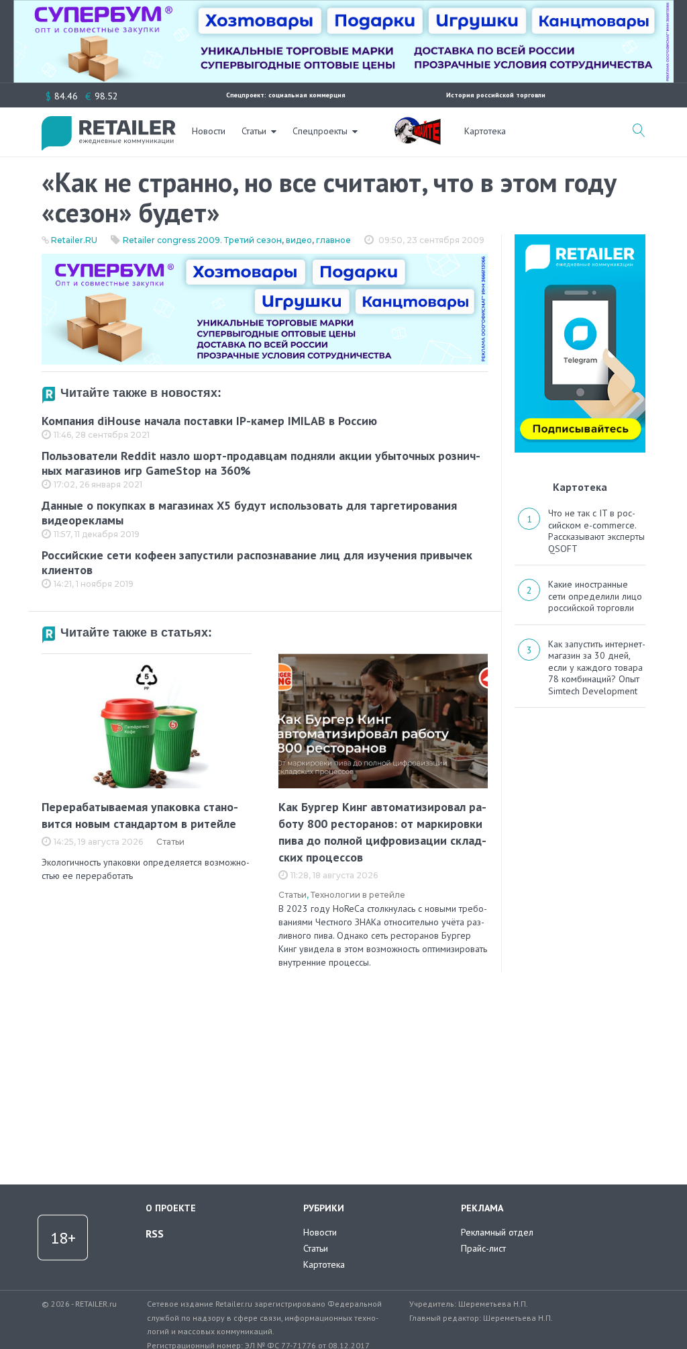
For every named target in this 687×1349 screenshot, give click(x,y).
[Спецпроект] (417, 123)
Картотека (485, 131)
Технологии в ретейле (358, 895)
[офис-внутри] (265, 259)
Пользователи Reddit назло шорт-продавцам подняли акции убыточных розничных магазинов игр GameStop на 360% (261, 463)
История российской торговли (495, 95)
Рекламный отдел (497, 1232)
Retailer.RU (74, 240)
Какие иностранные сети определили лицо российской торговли (595, 596)
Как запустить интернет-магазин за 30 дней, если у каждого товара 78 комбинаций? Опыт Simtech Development (596, 667)
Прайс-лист (483, 1248)
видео (299, 240)
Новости (208, 131)
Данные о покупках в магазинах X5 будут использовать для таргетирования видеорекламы (249, 513)
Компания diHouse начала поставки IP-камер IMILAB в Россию (209, 420)
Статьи (254, 131)
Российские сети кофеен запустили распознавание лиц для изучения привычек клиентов (257, 562)
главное (333, 240)
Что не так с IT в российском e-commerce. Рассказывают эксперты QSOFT (596, 531)
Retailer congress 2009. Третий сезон (202, 240)
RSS (155, 1233)
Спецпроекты (320, 131)
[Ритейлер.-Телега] (580, 239)
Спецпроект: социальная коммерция (286, 95)
